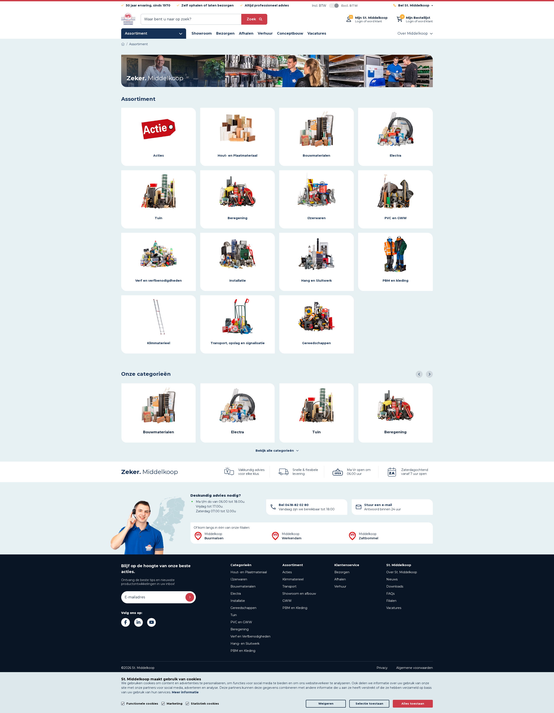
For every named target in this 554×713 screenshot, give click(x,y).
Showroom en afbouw (299, 594)
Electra (235, 594)
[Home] (123, 44)
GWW (287, 601)
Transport (289, 586)
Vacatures (393, 608)
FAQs (390, 594)
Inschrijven (189, 597)
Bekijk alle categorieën (275, 451)
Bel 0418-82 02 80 (294, 505)
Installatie (237, 601)
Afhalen (340, 579)
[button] (419, 374)
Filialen (391, 601)
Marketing (174, 703)
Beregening (239, 629)
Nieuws (392, 579)
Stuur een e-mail (378, 505)
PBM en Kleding (242, 651)
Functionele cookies (142, 703)
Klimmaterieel (293, 579)
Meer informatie (185, 692)
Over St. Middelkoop (401, 572)
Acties (287, 572)
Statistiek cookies (205, 703)
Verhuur (340, 586)
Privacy (382, 668)
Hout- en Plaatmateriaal (248, 572)
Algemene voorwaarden (414, 668)
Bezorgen (341, 572)
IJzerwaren (238, 579)
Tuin (233, 615)
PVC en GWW (241, 622)
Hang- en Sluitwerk (244, 644)
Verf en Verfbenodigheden (250, 636)
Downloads (394, 586)
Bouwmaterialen (243, 586)
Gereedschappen (243, 608)
